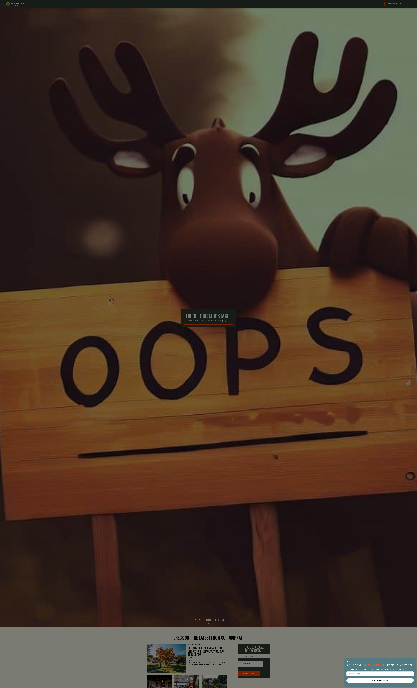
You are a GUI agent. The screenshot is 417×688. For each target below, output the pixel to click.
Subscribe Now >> (380, 680)
